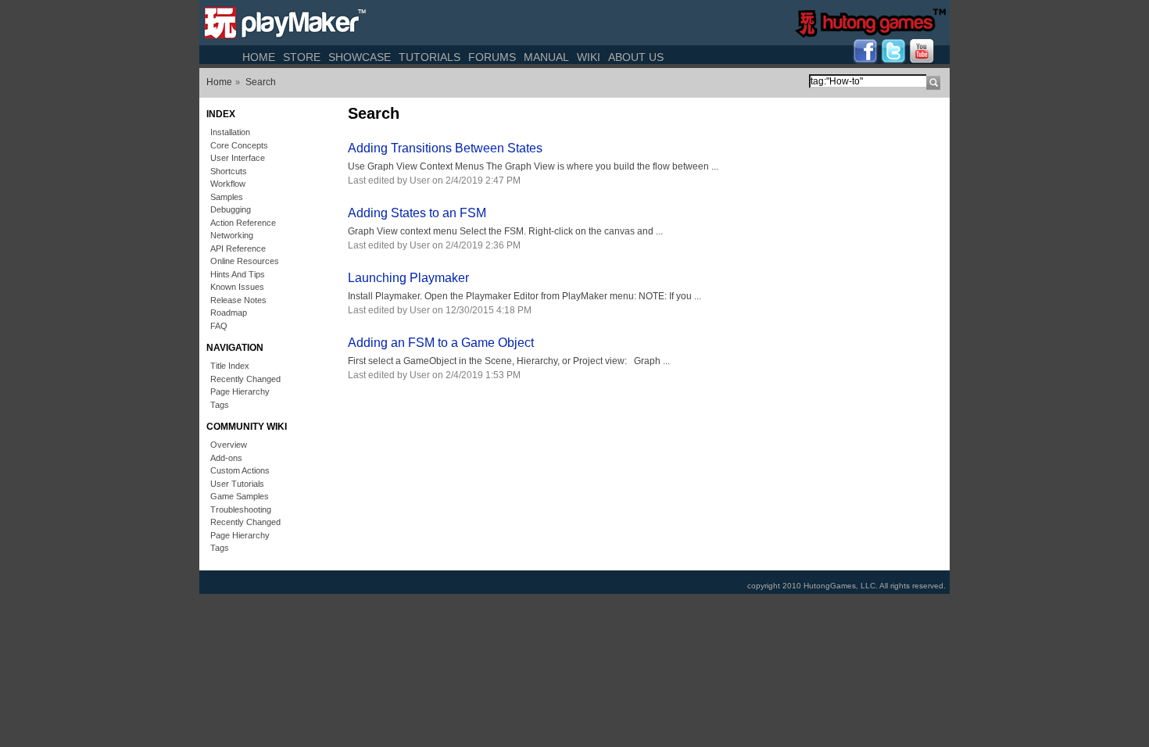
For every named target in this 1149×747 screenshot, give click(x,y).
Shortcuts (228, 171)
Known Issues (237, 286)
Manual (546, 57)
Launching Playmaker (408, 277)
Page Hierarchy (240, 391)
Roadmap (228, 312)
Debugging (230, 209)
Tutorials (429, 57)
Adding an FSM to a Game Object (441, 342)
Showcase (359, 57)
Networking (231, 235)
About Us (636, 57)
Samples (226, 197)
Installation (230, 132)
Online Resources (244, 261)
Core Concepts (239, 145)
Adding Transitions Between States (445, 148)
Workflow (227, 183)
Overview (228, 444)
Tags (219, 404)
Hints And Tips (237, 274)
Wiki (588, 57)
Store (301, 57)
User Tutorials (237, 483)
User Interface (237, 158)
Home (258, 57)
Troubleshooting (240, 509)
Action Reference (243, 222)
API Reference (238, 248)
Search (260, 82)
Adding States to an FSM (417, 213)
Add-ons (226, 458)
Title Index (229, 365)
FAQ (218, 326)
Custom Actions (240, 470)
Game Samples (239, 496)
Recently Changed (245, 379)
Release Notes (238, 300)
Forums (492, 57)
